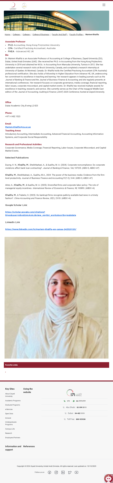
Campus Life (10, 429)
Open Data (9, 414)
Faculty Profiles (76, 34)
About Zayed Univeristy (10, 395)
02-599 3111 (82, 407)
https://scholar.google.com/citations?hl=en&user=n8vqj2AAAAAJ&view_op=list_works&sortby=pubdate (40, 213)
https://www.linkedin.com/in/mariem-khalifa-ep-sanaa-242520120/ (40, 229)
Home (7, 34)
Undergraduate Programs (10, 423)
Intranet (8, 418)
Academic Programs (13, 401)
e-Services (9, 409)
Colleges (16, 34)
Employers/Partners (12, 438)
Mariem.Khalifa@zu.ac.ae (18, 127)
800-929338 (80, 419)
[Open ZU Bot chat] (108, 478)
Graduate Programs (12, 405)
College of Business (41, 34)
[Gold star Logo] (24, 6)
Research (8, 433)
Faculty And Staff (59, 34)
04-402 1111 (80, 413)
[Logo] (13, 6)
